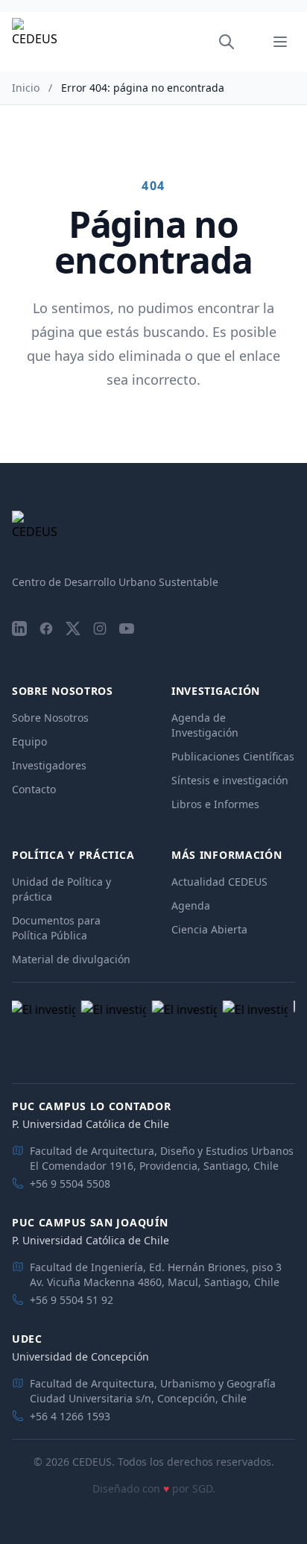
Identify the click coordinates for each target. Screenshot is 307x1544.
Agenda (190, 905)
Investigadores (49, 765)
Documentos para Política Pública (56, 927)
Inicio (25, 88)
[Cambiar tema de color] (247, 42)
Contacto (34, 789)
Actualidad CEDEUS (219, 882)
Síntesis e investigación (229, 780)
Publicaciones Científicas (232, 756)
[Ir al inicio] (34, 42)
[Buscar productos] (226, 42)
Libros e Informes (215, 804)
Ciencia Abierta (209, 929)
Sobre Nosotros (50, 717)
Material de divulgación (71, 959)
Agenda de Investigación (204, 725)
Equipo (29, 741)
